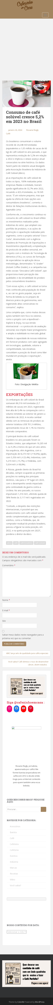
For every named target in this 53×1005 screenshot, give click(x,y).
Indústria (14, 861)
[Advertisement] (26, 46)
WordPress (39, 1002)
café (16, 543)
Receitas (14, 873)
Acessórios (15, 826)
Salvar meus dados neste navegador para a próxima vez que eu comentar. (23, 636)
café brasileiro (26, 543)
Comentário (8, 565)
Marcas (13, 867)
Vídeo (12, 879)
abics (9, 543)
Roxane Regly (32, 130)
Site (4, 620)
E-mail (6, 610)
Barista (13, 832)
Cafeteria (14, 850)
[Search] (43, 809)
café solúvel (40, 543)
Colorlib (20, 1002)
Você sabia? (15, 885)
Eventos (14, 855)
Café (8, 133)
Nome (6, 600)
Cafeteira (14, 844)
